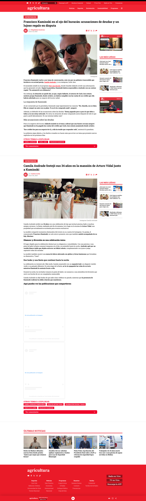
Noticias (71, 8)
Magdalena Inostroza (38, 30)
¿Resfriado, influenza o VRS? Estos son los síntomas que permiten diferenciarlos (116, 88)
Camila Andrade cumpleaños (34, 404)
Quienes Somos (76, 483)
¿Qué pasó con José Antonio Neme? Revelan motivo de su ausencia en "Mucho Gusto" (106, 63)
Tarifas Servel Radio (91, 486)
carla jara (43, 142)
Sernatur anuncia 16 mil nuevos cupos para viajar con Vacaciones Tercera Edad (105, 79)
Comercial (92, 483)
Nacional (49, 491)
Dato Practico (49, 483)
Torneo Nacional (34, 491)
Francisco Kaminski (57, 142)
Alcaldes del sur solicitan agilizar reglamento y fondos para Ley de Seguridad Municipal (59, 454)
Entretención (90, 8)
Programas (114, 8)
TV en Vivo (97, 3)
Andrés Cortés (35, 174)
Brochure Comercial (77, 3)
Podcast (88, 3)
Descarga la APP (63, 3)
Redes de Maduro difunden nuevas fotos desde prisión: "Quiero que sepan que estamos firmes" (35, 454)
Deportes (80, 8)
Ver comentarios (31, 146)
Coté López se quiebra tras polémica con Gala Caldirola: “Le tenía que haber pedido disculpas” (116, 71)
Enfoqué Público (62, 488)
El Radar (62, 486)
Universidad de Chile (34, 488)
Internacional (49, 488)
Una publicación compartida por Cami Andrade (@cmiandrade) (44, 338)
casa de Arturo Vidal (55, 404)
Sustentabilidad (103, 8)
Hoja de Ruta (62, 491)
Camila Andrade (50, 82)
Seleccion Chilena (34, 486)
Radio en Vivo (108, 3)
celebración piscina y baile (75, 404)
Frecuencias (118, 3)
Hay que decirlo (54, 86)
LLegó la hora (62, 483)
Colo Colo (34, 483)
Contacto (76, 486)
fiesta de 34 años (30, 408)
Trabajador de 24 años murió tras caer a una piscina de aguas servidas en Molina (110, 453)
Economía (49, 486)
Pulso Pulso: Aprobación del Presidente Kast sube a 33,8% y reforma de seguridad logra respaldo (85, 454)
